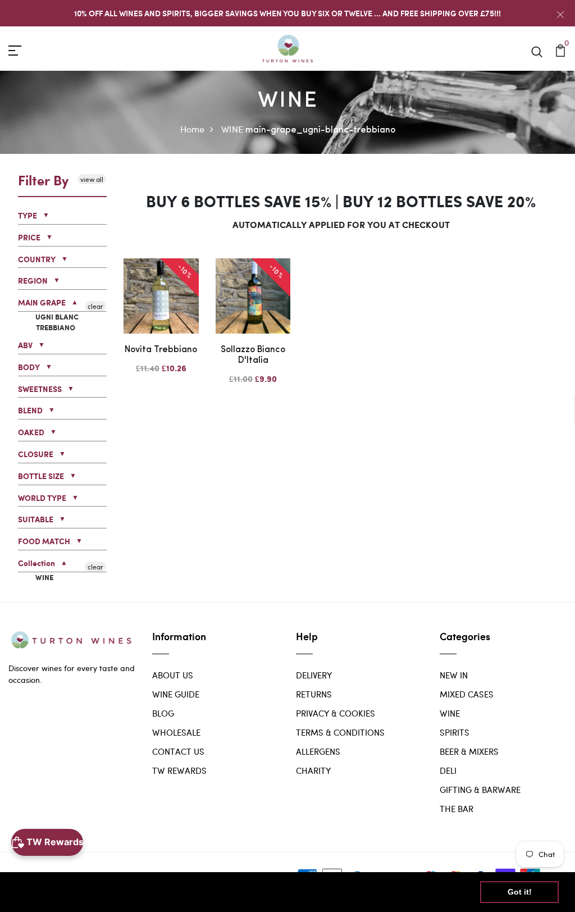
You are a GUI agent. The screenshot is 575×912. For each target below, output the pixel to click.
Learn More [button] (362, 891)
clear (95, 306)
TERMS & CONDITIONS (340, 732)
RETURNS (314, 694)
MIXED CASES (467, 694)
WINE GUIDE (175, 694)
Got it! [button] (520, 891)
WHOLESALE (176, 732)
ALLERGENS (318, 751)
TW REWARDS (179, 770)
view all (91, 179)
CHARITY (313, 770)
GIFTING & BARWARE (480, 789)
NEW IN (454, 675)
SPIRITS (454, 732)
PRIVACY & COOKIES (335, 713)
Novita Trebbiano (161, 349)
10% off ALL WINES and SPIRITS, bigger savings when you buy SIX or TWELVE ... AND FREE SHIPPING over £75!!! (287, 13)
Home (192, 129)
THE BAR (456, 808)
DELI (448, 770)
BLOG (163, 713)
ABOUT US (172, 675)
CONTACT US (178, 751)
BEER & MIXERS (469, 751)
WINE (232, 129)
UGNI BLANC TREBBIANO (56, 323)
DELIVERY (314, 675)
